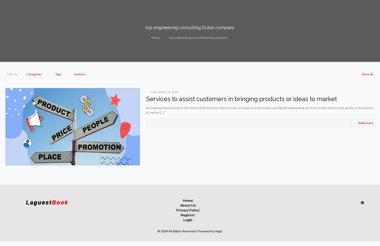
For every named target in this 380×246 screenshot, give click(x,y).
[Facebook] (343, 202)
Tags (58, 74)
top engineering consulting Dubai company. (198, 37)
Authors (80, 74)
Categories (34, 74)
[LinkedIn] (353, 202)
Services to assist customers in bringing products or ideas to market (241, 99)
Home (156, 37)
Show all (367, 74)
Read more (365, 123)
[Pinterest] (362, 202)
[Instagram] (324, 202)
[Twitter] (334, 202)
